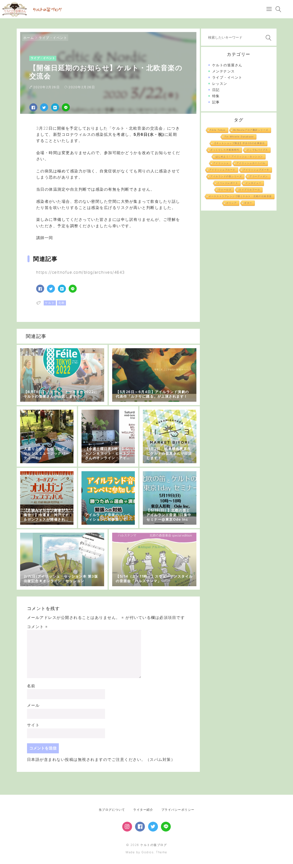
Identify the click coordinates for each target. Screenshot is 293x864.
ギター (248, 203)
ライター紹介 (143, 809)
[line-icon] (166, 827)
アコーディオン (259, 176)
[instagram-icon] (127, 827)
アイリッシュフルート (222, 170)
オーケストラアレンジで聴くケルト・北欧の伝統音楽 (240, 196)
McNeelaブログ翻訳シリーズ (251, 130)
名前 (31, 686)
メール (33, 705)
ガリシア (231, 203)
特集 (216, 96)
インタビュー (253, 183)
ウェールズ (225, 189)
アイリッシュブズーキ (256, 170)
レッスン (219, 83)
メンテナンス (223, 71)
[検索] (267, 38)
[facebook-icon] (140, 827)
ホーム (28, 38)
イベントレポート (227, 183)
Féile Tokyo (218, 130)
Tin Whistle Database (239, 136)
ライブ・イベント (53, 38)
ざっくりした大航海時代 (224, 150)
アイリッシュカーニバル (251, 163)
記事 (216, 102)
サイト (33, 725)
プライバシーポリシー (178, 809)
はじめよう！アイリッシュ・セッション (239, 156)
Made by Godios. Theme (146, 852)
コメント (37, 626)
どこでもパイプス (257, 150)
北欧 (61, 303)
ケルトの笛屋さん (227, 65)
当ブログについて (112, 809)
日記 (216, 90)
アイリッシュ (221, 163)
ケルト (50, 303)
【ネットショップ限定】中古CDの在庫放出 (239, 143)
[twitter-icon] (153, 827)
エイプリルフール (249, 189)
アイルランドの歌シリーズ (226, 176)
